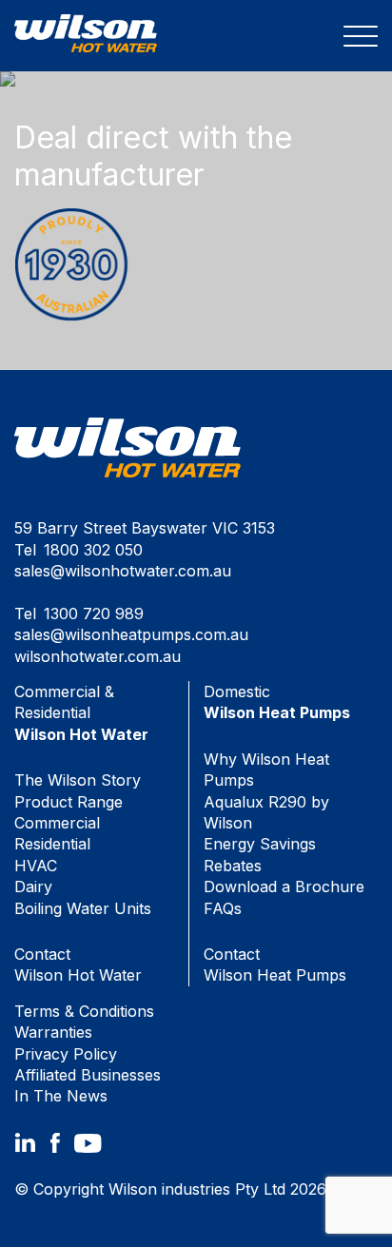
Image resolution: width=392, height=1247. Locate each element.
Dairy (33, 886)
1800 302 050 (93, 549)
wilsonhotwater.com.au (97, 656)
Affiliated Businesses (87, 1074)
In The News (61, 1095)
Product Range (68, 801)
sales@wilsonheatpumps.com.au (131, 634)
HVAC (35, 865)
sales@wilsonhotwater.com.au (122, 570)
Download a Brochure (284, 886)
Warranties (53, 1032)
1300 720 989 (94, 613)
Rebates (233, 865)
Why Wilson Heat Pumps (266, 769)
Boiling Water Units (82, 908)
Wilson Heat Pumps (275, 964)
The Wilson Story (77, 779)
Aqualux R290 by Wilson (266, 812)
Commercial (57, 822)
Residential (52, 843)
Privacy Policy (65, 1053)
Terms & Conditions (84, 1011)
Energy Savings (260, 843)
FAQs (223, 908)
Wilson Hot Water (78, 964)
